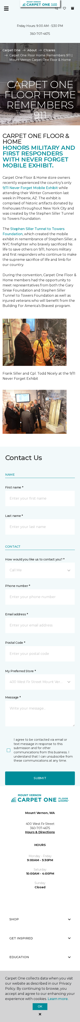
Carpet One (11, 50)
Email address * (16, 614)
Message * (12, 697)
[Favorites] (64, 8)
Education (19, 957)
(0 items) (72, 8)
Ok (40, 1006)
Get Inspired (21, 938)
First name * (14, 487)
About (32, 50)
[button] (56, 8)
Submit (40, 778)
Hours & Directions (40, 832)
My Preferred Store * (20, 671)
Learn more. (58, 999)
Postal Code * (15, 642)
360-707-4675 (40, 34)
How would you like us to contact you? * (34, 559)
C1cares (49, 50)
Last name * (14, 515)
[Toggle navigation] (6, 8)
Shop (14, 919)
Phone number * (17, 585)
